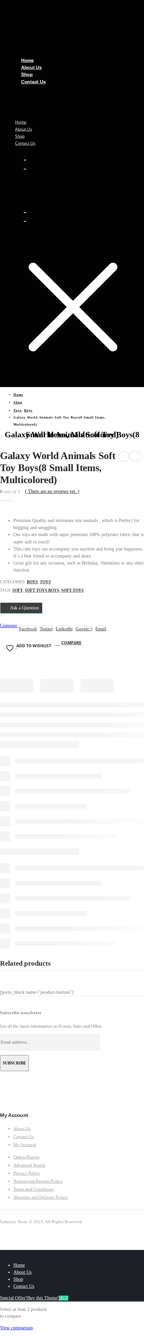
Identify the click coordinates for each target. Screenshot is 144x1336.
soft (17, 590)
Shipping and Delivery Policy (40, 1197)
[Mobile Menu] (2, 195)
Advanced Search (29, 1165)
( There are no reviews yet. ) (52, 491)
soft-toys (72, 590)
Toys (45, 582)
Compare (71, 643)
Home (20, 122)
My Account (24, 1144)
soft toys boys (42, 590)
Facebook (28, 628)
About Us (23, 129)
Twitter (46, 628)
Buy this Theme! (47, 1298)
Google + (84, 628)
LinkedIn (64, 628)
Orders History (26, 1157)
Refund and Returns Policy (38, 1181)
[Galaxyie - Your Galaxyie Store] (38, 31)
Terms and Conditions (33, 1189)
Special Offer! (13, 1298)
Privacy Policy (26, 1173)
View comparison (16, 1327)
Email (100, 628)
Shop (19, 136)
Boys (32, 582)
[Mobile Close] (2, 1253)
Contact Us (33, 81)
